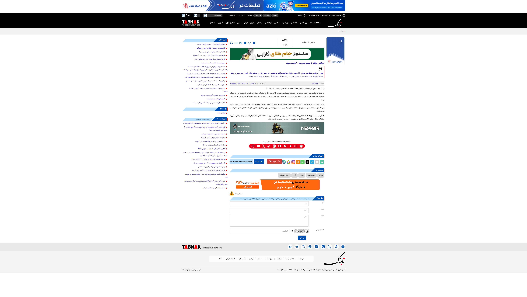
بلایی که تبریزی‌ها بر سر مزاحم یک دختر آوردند (210, 141)
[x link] (263, 146)
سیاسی (277, 22)
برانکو (321, 175)
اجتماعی (268, 22)
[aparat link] (253, 146)
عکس (239, 22)
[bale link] (285, 146)
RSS (220, 259)
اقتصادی (294, 22)
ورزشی (285, 22)
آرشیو (250, 15)
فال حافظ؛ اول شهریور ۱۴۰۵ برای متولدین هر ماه (209, 163)
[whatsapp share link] (302, 162)
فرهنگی (259, 22)
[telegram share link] (312, 162)
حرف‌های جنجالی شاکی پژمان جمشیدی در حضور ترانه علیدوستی (204, 123)
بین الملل (304, 22)
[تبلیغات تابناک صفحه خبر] (335, 51)
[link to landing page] (335, 22)
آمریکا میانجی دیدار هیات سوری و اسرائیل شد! (210, 59)
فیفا (294, 175)
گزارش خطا (238, 193)
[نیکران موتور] (277, 128)
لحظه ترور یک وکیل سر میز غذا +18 (214, 145)
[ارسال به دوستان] (317, 162)
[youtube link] (258, 146)
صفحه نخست (315, 22)
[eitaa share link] (298, 162)
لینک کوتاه (276, 161)
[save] (241, 43)
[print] (231, 43)
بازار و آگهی (230, 22)
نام (323, 202)
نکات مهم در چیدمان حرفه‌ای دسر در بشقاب (211, 48)
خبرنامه (279, 259)
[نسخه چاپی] (322, 162)
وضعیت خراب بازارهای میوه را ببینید (213, 134)
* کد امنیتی (320, 230)
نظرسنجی (241, 15)
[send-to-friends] (236, 43)
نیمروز (275, 15)
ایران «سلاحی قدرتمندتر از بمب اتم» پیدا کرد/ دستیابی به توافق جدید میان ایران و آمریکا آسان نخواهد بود (205, 154)
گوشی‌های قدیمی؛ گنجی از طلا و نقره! (213, 95)
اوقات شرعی (230, 259)
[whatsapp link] (295, 146)
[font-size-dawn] (245, 43)
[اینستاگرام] (293, 162)
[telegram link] (290, 146)
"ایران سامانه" (186, 270)
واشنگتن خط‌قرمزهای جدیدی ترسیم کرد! (212, 52)
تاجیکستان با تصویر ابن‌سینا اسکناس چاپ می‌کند (209, 103)
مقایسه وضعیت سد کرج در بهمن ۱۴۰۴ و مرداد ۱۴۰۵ (208, 159)
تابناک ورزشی (284, 175)
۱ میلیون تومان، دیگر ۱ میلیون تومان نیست (211, 44)
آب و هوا (242, 259)
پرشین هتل (221, 113)
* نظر (322, 216)
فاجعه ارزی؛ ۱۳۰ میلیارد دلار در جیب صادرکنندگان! (209, 55)
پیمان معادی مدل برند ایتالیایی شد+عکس (211, 167)
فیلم (246, 22)
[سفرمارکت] (277, 184)
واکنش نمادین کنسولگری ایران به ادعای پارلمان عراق (208, 170)
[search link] (205, 15)
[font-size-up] (254, 43)
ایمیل (322, 209)
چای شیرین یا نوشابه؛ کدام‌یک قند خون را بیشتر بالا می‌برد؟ (206, 73)
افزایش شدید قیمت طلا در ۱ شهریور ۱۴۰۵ (211, 149)
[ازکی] (304, 5)
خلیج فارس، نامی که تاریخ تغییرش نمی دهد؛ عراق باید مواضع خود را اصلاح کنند (206, 183)
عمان (302, 175)
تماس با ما (290, 259)
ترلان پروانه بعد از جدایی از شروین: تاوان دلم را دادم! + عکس (205, 81)
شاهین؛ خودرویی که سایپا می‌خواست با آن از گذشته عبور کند (205, 77)
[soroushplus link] (279, 146)
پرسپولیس (311, 175)
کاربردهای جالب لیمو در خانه (216, 99)
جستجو (260, 259)
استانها (212, 22)
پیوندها (232, 15)
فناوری (220, 22)
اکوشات (267, 15)
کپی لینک (259, 161)
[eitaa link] (269, 146)
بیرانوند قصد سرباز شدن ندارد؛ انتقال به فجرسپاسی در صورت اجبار (318, 31)
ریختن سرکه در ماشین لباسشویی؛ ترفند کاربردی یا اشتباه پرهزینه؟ (208, 90)
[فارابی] (277, 54)
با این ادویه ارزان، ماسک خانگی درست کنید (211, 85)
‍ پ (249, 43)
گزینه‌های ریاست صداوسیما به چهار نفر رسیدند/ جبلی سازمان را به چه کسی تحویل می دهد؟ (206, 129)
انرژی (252, 22)
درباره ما (301, 259)
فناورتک (258, 15)
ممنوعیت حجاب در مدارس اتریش (214, 188)
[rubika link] (301, 146)
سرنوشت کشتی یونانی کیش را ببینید (213, 138)
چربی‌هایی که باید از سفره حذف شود (213, 63)
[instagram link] (274, 146)
